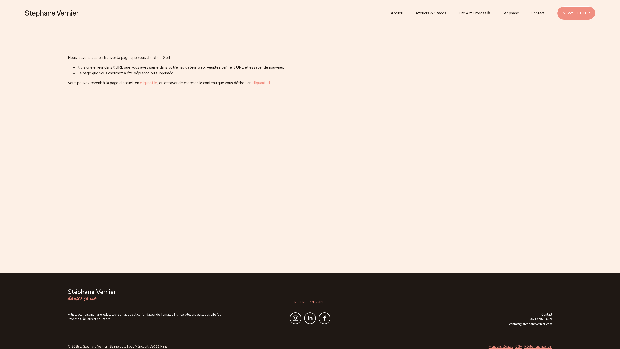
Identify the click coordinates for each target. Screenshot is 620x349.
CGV (518, 346)
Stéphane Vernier (52, 12)
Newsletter (576, 13)
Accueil (397, 13)
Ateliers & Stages (430, 13)
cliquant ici (148, 83)
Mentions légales (501, 346)
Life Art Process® (474, 13)
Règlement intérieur (538, 346)
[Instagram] (295, 318)
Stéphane (511, 13)
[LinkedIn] (310, 318)
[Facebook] (324, 318)
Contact (538, 13)
